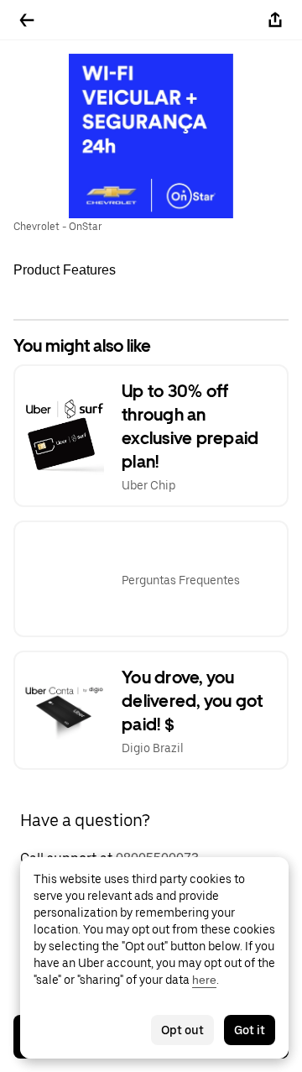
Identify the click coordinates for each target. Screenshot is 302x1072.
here (204, 979)
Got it (249, 1030)
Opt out (182, 1030)
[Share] (275, 20)
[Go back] (27, 20)
